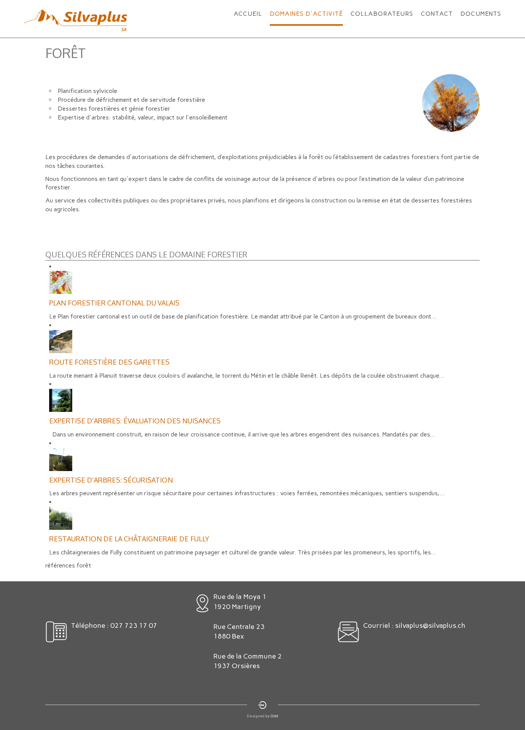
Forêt (65, 53)
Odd (274, 715)
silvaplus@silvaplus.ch (430, 625)
